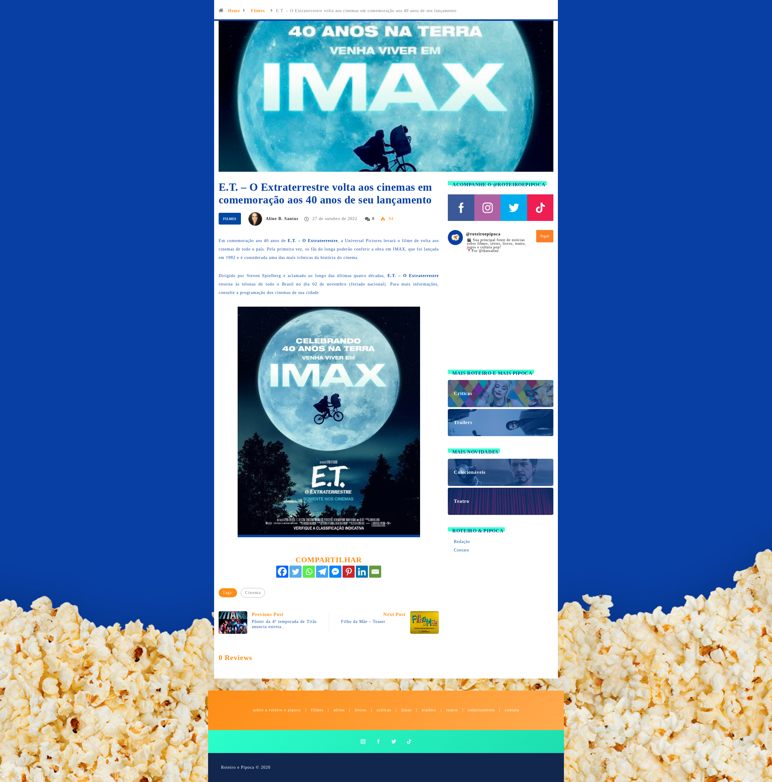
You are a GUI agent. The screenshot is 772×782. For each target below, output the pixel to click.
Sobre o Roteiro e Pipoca (277, 710)
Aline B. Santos (282, 218)
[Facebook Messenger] (335, 572)
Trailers (429, 710)
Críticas (384, 710)
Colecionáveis (481, 710)
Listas (406, 710)
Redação (462, 541)
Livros (360, 710)
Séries (340, 710)
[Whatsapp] (309, 572)
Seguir (544, 236)
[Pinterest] (349, 572)
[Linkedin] (362, 572)
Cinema (253, 592)
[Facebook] (282, 572)
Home (234, 10)
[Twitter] (296, 572)
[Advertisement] (500, 315)
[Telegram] (322, 572)
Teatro (452, 710)
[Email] (375, 572)
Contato (461, 550)
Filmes (258, 10)
